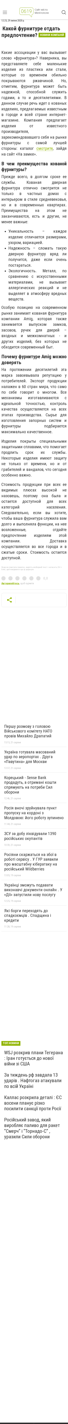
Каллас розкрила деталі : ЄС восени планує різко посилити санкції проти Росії (33, 1103)
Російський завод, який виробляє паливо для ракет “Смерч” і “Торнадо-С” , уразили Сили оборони (32, 1128)
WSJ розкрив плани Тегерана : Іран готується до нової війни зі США (33, 1058)
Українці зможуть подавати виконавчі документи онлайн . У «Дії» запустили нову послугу (33, 890)
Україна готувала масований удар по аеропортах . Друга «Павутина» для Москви (29, 757)
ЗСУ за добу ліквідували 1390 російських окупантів (30, 836)
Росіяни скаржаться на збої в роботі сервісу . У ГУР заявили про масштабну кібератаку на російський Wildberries (31, 861)
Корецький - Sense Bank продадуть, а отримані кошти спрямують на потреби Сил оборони (30, 785)
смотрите (44, 148)
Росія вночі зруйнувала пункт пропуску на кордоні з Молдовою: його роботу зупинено (34, 813)
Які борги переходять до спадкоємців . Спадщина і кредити (27, 915)
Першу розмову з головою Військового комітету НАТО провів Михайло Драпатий (28, 731)
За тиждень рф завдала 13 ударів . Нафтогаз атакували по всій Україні (33, 1080)
